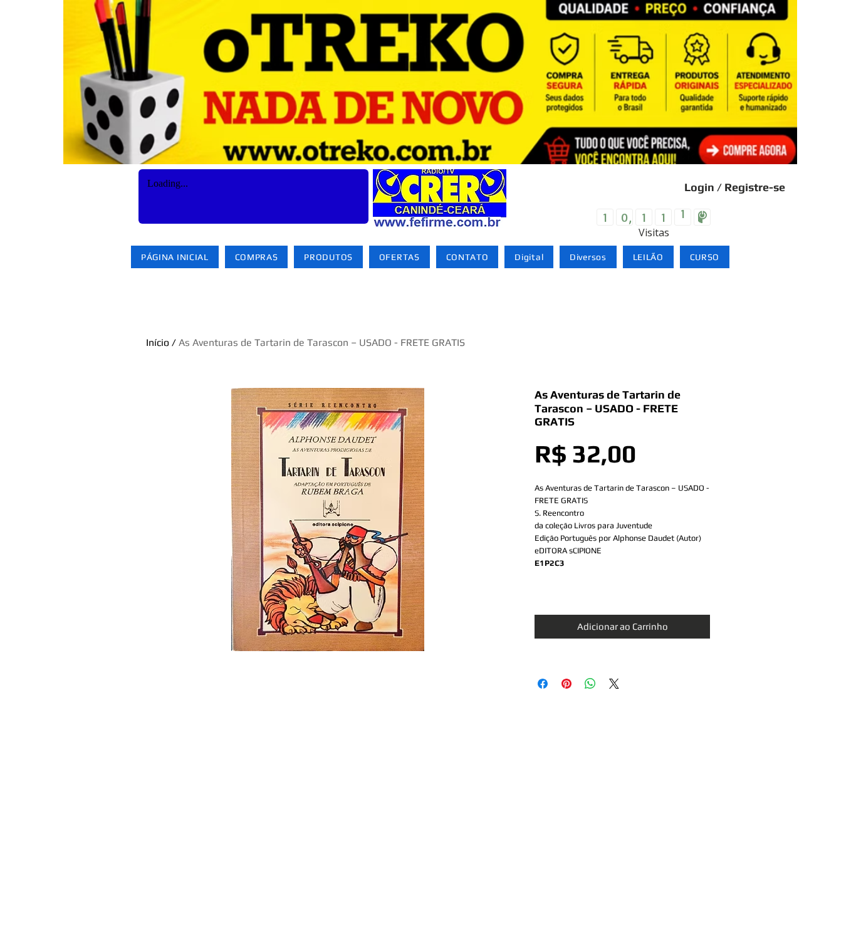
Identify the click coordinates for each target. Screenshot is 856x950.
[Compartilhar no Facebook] (542, 683)
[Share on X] (614, 683)
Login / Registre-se (734, 187)
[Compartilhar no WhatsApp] (590, 683)
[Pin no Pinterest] (566, 683)
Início (157, 342)
